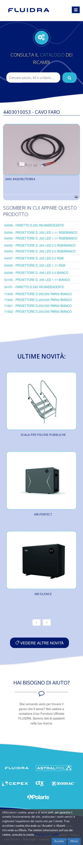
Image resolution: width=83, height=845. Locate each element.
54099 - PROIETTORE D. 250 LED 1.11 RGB (34, 265)
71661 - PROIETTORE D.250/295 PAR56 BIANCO (38, 306)
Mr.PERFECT (43, 514)
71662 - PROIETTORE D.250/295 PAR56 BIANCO (38, 311)
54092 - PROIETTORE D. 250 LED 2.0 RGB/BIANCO (40, 245)
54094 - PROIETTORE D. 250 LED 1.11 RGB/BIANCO (40, 232)
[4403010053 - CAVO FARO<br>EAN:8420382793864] (41, 149)
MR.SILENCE (43, 594)
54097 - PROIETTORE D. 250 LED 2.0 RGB (33, 258)
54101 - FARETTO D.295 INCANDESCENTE (34, 287)
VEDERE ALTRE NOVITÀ (41, 642)
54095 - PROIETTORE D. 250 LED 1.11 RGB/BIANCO (40, 238)
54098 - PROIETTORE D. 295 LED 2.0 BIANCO (36, 272)
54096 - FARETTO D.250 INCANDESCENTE (34, 225)
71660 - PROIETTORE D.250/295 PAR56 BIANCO (38, 300)
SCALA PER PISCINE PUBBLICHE (43, 435)
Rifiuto (74, 841)
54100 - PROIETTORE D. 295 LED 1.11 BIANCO (37, 279)
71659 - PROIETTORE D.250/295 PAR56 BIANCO (38, 294)
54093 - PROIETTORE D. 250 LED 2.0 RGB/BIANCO (40, 251)
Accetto (59, 841)
